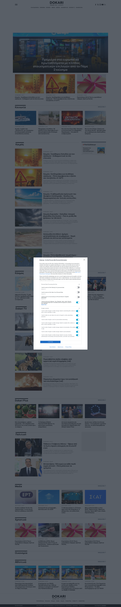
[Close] (84, 260)
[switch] (78, 287)
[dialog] (60, 303)
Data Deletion (53, 346)
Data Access (60, 346)
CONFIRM (50, 341)
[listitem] (60, 284)
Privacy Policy (68, 346)
